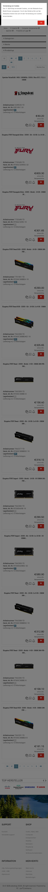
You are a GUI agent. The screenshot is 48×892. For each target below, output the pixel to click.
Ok (41, 23)
